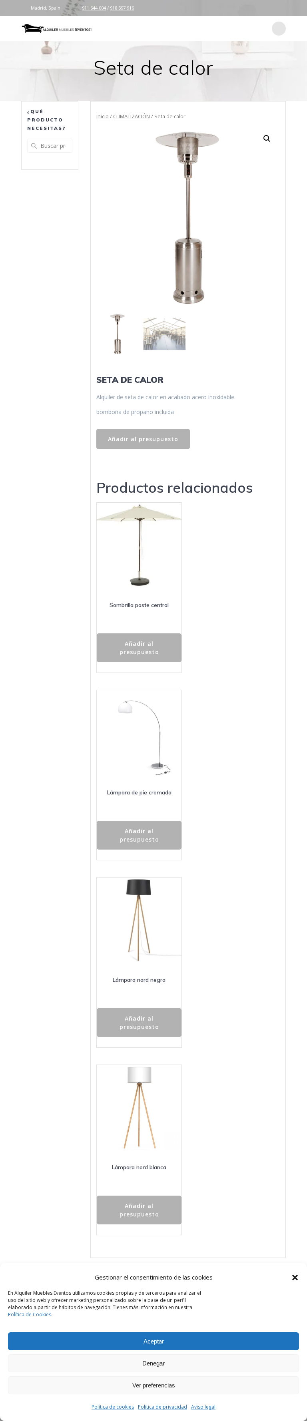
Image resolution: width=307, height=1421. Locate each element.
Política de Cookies (29, 1314)
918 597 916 (122, 8)
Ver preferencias (153, 1385)
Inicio (102, 116)
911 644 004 (94, 8)
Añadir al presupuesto (143, 439)
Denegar (153, 1363)
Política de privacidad (162, 1406)
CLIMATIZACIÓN (131, 116)
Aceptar (154, 1341)
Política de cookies (113, 1406)
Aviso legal (203, 1406)
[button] (295, 1278)
